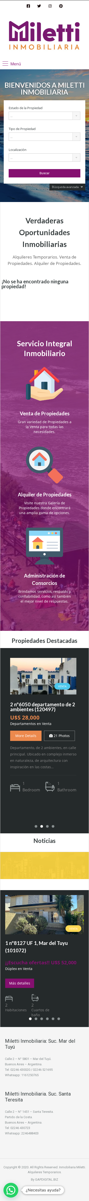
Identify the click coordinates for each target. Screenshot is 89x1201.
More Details (25, 735)
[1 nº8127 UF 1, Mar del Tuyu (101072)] (44, 914)
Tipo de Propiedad (22, 128)
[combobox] (44, 116)
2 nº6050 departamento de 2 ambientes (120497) (42, 706)
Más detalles (19, 983)
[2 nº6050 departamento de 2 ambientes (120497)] (43, 675)
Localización (17, 149)
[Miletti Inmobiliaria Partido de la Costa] (44, 36)
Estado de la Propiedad (26, 108)
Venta (73, 928)
